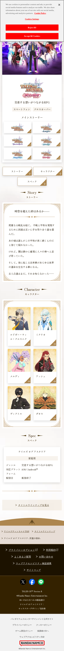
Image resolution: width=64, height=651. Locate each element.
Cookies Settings (32, 19)
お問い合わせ (46, 556)
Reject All (32, 27)
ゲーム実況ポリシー (24, 631)
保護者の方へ (43, 631)
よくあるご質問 (22, 556)
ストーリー (17, 171)
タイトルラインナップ (44, 531)
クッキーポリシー (44, 625)
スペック (32, 181)
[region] (32, 21)
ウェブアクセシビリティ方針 (32, 637)
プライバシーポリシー (22, 625)
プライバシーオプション (22, 550)
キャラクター (47, 171)
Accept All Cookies (32, 36)
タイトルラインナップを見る (33, 505)
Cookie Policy (40, 13)
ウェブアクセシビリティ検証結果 (33, 563)
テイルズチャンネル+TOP (16, 531)
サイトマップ (33, 570)
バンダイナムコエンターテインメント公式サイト (32, 619)
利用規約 (51, 550)
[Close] (59, 4)
